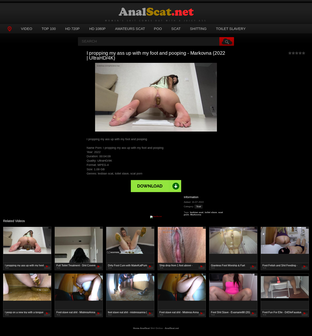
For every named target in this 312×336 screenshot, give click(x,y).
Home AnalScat (141, 328)
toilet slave (211, 212)
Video (26, 29)
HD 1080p (97, 29)
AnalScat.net (172, 328)
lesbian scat (196, 212)
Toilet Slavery (231, 29)
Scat (176, 29)
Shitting (198, 29)
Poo (158, 29)
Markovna (195, 214)
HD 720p (72, 29)
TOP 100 (49, 29)
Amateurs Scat (130, 29)
